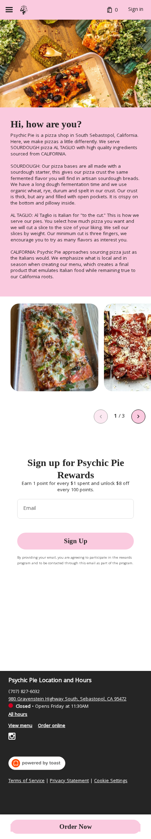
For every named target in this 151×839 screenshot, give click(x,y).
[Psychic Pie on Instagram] (11, 738)
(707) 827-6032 (24, 692)
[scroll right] (138, 416)
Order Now (75, 826)
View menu (20, 726)
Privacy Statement (69, 781)
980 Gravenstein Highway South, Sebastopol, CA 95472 (67, 699)
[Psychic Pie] (23, 9)
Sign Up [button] (75, 541)
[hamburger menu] (9, 10)
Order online (51, 726)
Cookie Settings (110, 781)
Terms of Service (26, 781)
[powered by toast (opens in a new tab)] (37, 763)
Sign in (135, 9)
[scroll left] (101, 416)
